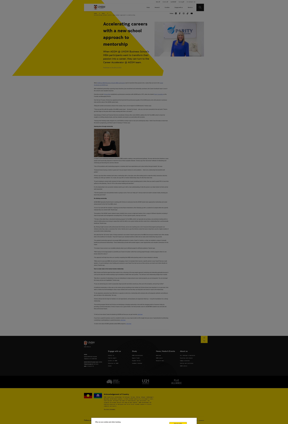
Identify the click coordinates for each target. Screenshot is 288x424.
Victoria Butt (107, 94)
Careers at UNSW (112, 360)
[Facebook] (180, 13)
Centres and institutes (186, 363)
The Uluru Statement (109, 409)
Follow (171, 13)
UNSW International (137, 355)
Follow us (87, 420)
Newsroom (158, 355)
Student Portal (136, 360)
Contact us (111, 355)
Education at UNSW (113, 363)
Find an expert (112, 358)
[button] (204, 339)
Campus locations (185, 360)
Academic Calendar (137, 363)
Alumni (110, 366)
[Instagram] (184, 13)
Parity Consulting (158, 94)
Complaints (201, 420)
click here (140, 314)
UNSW (95, 13)
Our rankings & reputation (187, 355)
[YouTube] (191, 13)
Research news (160, 360)
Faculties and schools (186, 358)
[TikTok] (188, 13)
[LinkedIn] (176, 13)
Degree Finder (136, 358)
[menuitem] (148, 7)
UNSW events (159, 358)
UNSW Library (183, 366)
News (103, 13)
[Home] (99, 7)
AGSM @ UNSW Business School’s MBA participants (111, 83)
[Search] (200, 7)
